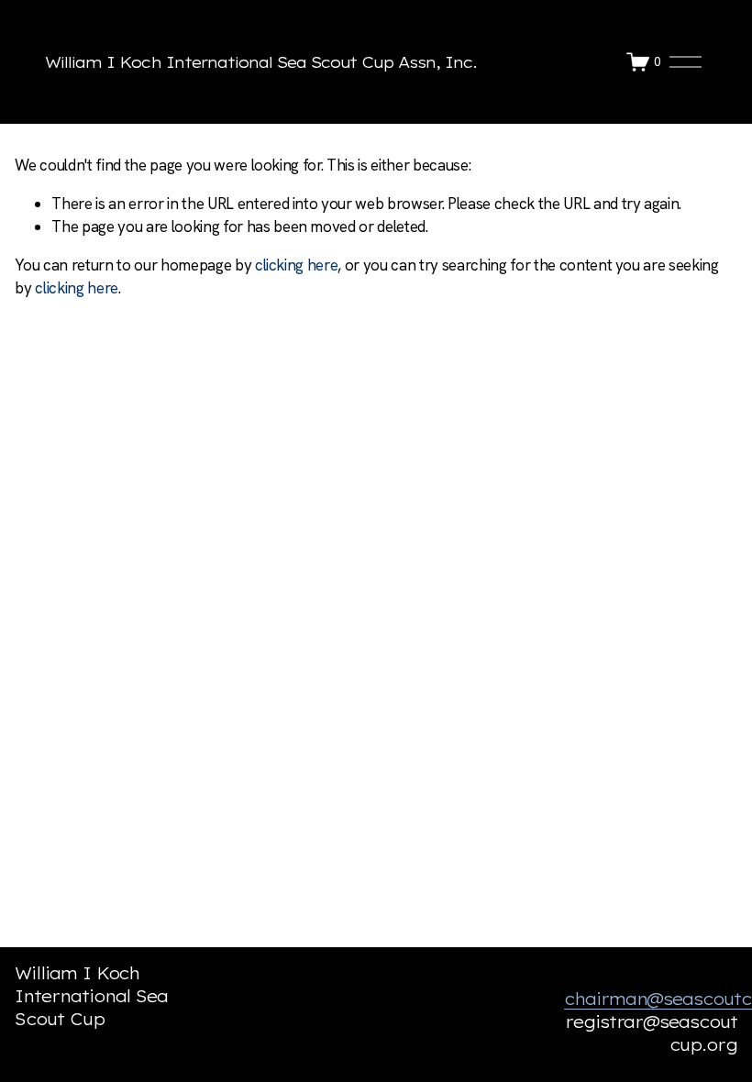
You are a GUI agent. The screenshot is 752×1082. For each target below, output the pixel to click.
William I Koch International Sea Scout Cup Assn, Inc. (261, 62)
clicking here (296, 265)
